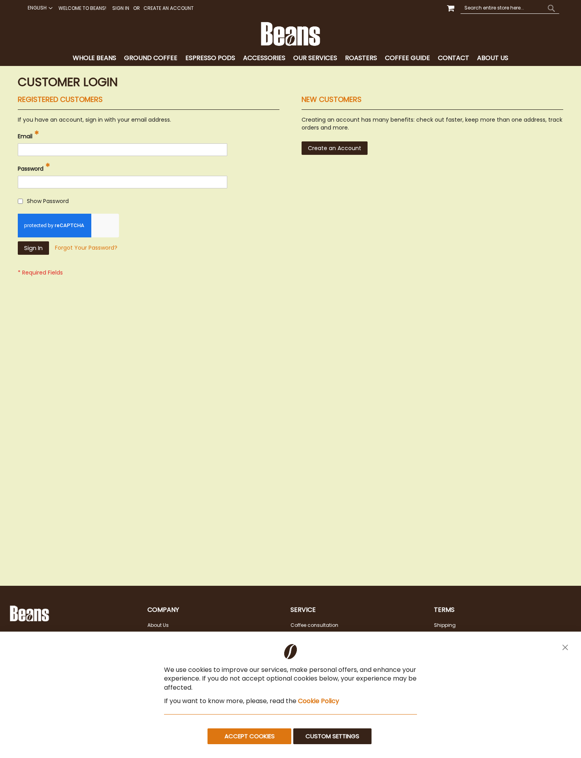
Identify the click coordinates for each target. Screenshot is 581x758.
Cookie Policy (318, 700)
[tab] (290, 58)
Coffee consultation (314, 625)
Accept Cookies (249, 736)
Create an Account (168, 8)
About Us (158, 625)
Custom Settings (332, 736)
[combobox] (509, 8)
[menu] (290, 58)
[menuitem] (94, 58)
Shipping (445, 625)
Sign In (120, 8)
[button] (39, 7)
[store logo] (290, 34)
